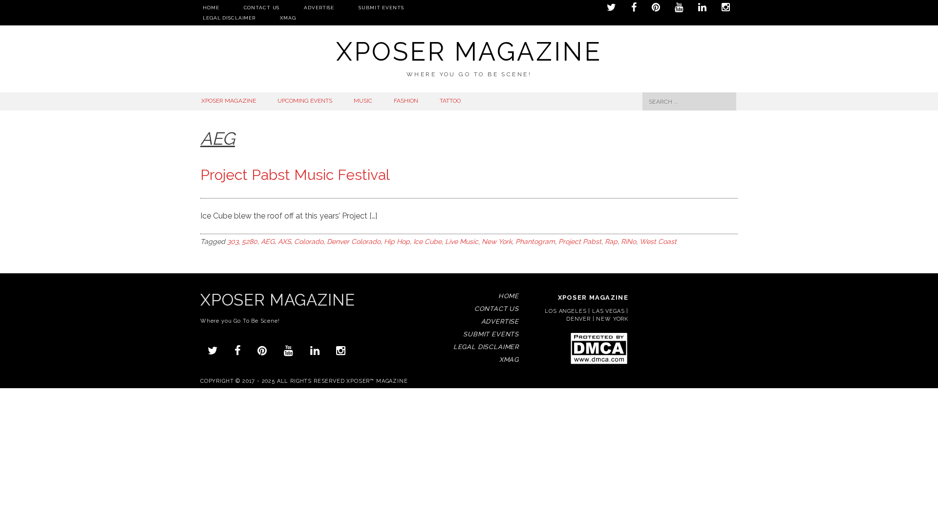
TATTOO (450, 100)
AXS (284, 241)
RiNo (628, 241)
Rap (611, 241)
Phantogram (535, 241)
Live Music (461, 241)
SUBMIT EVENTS (381, 7)
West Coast (658, 241)
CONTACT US (262, 7)
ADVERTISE (319, 7)
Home (211, 7)
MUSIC (363, 100)
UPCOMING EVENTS (304, 100)
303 (232, 241)
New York (497, 241)
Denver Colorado (354, 241)
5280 (249, 241)
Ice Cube (427, 241)
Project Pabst (579, 241)
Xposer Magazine (469, 51)
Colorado (308, 241)
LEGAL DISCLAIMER (229, 18)
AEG (268, 241)
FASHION (406, 100)
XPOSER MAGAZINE (228, 100)
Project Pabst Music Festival (295, 174)
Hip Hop (397, 241)
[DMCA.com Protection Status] (598, 363)
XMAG (288, 18)
